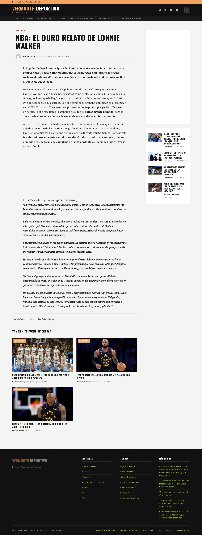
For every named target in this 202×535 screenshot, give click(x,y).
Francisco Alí (169, 147)
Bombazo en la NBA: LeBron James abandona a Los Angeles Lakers (40, 425)
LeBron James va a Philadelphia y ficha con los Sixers (103, 377)
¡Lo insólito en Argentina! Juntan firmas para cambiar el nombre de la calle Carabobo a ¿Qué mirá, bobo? (173, 471)
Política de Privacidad (152, 530)
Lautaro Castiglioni (20, 382)
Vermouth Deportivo (27, 530)
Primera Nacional (128, 488)
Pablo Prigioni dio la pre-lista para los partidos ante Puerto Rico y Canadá (40, 377)
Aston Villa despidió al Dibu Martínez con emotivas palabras (175, 155)
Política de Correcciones (128, 530)
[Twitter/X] (165, 10)
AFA (83, 493)
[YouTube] (177, 10)
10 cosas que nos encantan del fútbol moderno (173, 493)
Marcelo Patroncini (84, 382)
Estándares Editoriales (105, 530)
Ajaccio (85, 488)
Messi (62, 19)
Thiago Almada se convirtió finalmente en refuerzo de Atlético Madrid (171, 503)
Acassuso (86, 477)
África (84, 498)
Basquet (20, 31)
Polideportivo (106, 19)
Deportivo (36, 8)
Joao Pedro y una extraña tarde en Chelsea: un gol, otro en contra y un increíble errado (174, 138)
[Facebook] (171, 10)
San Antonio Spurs (46, 319)
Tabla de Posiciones (130, 19)
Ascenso (28, 19)
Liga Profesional (127, 466)
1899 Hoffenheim (89, 466)
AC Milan (86, 472)
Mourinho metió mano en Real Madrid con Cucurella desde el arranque (174, 187)
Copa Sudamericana (129, 482)
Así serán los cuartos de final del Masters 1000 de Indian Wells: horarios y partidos (174, 484)
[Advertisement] (74, 173)
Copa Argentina (127, 472)
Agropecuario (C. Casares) (94, 482)
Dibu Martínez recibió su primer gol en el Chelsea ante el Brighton (174, 171)
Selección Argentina (81, 19)
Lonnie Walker (20, 319)
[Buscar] (187, 10)
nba (32, 319)
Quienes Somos (183, 530)
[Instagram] (159, 10)
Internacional (46, 19)
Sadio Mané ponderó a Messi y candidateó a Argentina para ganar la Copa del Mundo (173, 515)
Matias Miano (18, 431)
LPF (16, 19)
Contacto (169, 530)
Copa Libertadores (129, 477)
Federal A (124, 493)
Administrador (30, 56)
